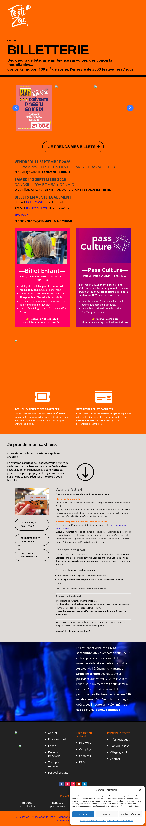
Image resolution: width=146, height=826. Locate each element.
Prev (15, 108)
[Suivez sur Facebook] (61, 784)
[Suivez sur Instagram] (67, 784)
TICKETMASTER (36, 202)
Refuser (106, 814)
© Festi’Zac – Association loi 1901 (36, 817)
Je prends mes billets (71, 147)
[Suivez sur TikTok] (73, 784)
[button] (140, 789)
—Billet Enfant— (42, 271)
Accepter (83, 814)
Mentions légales (68, 817)
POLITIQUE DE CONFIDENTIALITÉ (93, 820)
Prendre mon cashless (28, 524)
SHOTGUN (22, 214)
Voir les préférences (130, 814)
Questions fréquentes (28, 555)
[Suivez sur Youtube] (78, 784)
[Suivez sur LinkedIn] (84, 784)
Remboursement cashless (30, 540)
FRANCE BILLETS (36, 208)
